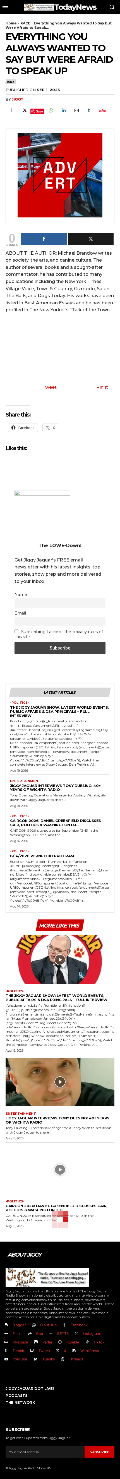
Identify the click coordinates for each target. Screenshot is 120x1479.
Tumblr (18, 1350)
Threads (76, 1359)
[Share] (44, 239)
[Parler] (36, 1342)
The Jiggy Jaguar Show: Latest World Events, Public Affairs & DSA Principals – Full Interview (59, 711)
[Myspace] (6, 1342)
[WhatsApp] (50, 110)
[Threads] (63, 1359)
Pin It (102, 387)
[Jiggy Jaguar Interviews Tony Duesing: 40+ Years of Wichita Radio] (60, 1082)
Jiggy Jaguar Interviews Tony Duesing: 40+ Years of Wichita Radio (55, 787)
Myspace (20, 1342)
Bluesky (48, 1359)
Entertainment (25, 781)
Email (20, 613)
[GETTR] (51, 1334)
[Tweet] (91, 239)
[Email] (76, 110)
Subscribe (99, 1452)
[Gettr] (101, 110)
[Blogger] (6, 1325)
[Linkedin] (63, 110)
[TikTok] (87, 1342)
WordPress (89, 1350)
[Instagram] (77, 1334)
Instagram (91, 1333)
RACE (25, 23)
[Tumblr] (89, 110)
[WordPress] (74, 1351)
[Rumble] (60, 1342)
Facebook (79, 1325)
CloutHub (48, 1325)
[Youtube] (6, 1359)
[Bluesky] (35, 1359)
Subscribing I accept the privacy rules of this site (59, 634)
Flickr (17, 1333)
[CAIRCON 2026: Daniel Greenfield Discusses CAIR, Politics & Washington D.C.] (60, 1169)
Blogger (19, 1325)
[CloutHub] (34, 1325)
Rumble (72, 1342)
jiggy (17, 99)
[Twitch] (32, 1351)
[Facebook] (11, 110)
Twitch (44, 1350)
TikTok (98, 1342)
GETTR (63, 1333)
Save (39, 111)
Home (11, 23)
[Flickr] (6, 1334)
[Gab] (30, 1334)
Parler (47, 1342)
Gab (39, 1333)
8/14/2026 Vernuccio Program (42, 856)
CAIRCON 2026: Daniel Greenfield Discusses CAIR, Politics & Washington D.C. (55, 822)
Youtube (20, 1359)
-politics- (19, 703)
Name (21, 594)
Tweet (49, 387)
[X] (24, 110)
